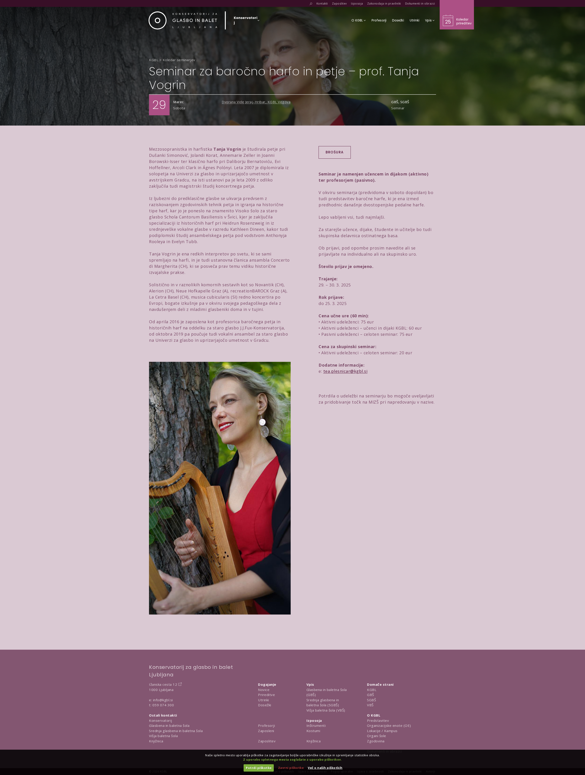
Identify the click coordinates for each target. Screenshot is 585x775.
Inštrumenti (316, 725)
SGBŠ (371, 700)
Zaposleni (266, 730)
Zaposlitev (267, 741)
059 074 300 (163, 705)
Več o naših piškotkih (325, 768)
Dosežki (264, 705)
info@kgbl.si (163, 700)
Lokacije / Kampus (382, 730)
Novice (263, 689)
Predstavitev (378, 720)
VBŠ (370, 705)
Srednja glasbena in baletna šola (176, 730)
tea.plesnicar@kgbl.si (345, 371)
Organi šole (376, 735)
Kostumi (313, 730)
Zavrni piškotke (291, 768)
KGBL (371, 689)
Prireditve (266, 694)
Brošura (335, 152)
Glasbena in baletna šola (169, 725)
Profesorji (266, 725)
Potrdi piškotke (259, 768)
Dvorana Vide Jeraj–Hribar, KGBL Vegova (256, 102)
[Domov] (183, 20)
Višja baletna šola (163, 735)
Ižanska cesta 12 (163, 684)
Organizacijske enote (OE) (389, 725)
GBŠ (370, 694)
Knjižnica (156, 741)
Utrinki (263, 700)
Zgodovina (376, 741)
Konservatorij (160, 720)
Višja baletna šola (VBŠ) (325, 710)
